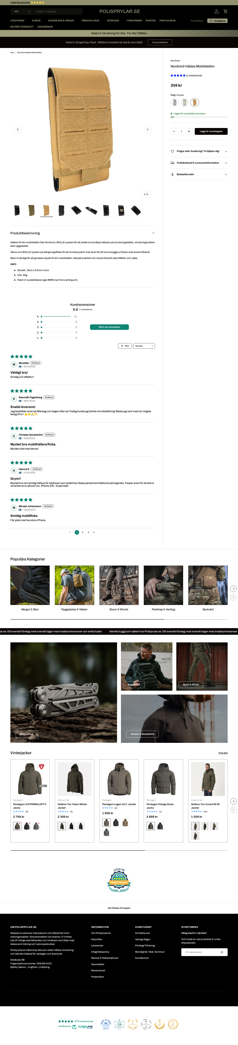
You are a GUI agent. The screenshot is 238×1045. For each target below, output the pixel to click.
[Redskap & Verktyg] (163, 585)
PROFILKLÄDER (167, 20)
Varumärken (97, 964)
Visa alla (223, 753)
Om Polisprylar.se (101, 933)
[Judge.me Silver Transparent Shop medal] (146, 1024)
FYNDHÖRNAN (134, 20)
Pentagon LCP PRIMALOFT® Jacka (29, 806)
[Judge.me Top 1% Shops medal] (159, 1024)
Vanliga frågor (142, 939)
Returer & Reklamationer (104, 958)
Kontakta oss (142, 933)
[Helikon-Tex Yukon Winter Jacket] (74, 779)
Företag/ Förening (145, 945)
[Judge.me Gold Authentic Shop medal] (133, 1024)
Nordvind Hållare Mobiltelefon (29, 52)
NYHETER (151, 20)
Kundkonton (142, 958)
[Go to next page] (94, 532)
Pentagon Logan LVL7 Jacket (119, 804)
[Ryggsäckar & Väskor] (74, 585)
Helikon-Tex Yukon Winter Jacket (72, 806)
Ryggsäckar (134, 684)
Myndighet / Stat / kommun (150, 952)
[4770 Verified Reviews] (119, 893)
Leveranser (97, 945)
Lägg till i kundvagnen (211, 131)
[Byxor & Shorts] (119, 585)
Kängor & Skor (30, 609)
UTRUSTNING (17, 20)
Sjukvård (208, 609)
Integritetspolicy (100, 952)
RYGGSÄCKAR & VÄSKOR (61, 20)
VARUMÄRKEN (45, 27)
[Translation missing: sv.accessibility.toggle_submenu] (27, 21)
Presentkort (197, 21)
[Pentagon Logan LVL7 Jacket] (119, 779)
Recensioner (98, 970)
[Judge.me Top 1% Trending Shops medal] (173, 1024)
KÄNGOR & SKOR (90, 20)
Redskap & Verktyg (163, 609)
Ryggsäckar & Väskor (74, 609)
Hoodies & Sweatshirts (142, 734)
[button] (225, 11)
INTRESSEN (113, 20)
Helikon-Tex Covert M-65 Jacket (205, 806)
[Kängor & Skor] (30, 585)
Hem (12, 52)
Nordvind (175, 60)
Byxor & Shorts (119, 609)
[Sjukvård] (207, 585)
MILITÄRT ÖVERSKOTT (22, 27)
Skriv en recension (109, 327)
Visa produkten (160, 42)
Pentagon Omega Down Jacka (160, 806)
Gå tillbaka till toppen (119, 908)
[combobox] (46, 11)
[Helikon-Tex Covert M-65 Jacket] (208, 779)
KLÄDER (36, 20)
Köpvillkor (96, 939)
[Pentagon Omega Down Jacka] (163, 779)
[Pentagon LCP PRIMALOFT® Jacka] (30, 779)
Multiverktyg (26, 734)
